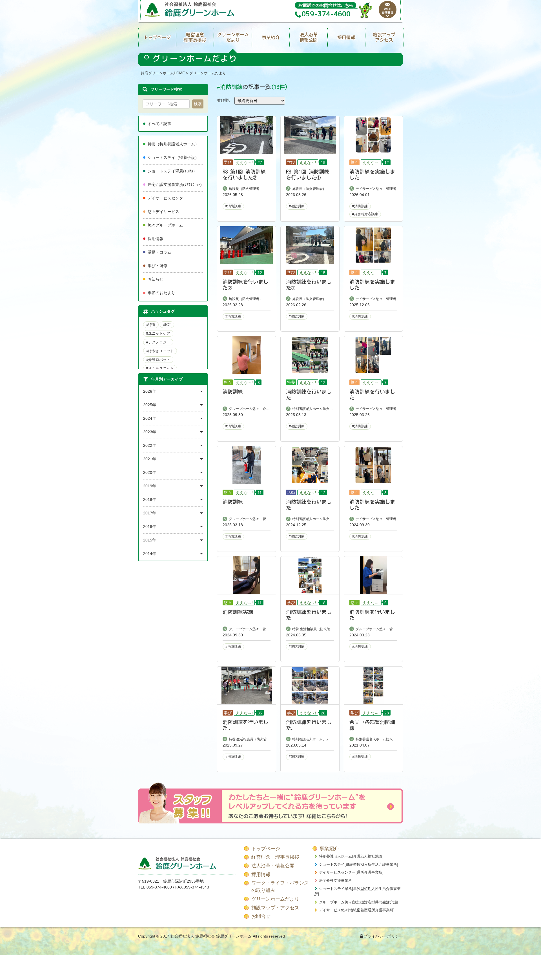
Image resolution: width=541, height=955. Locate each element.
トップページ (157, 37)
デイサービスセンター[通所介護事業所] (351, 872)
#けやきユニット (160, 351)
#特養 (151, 325)
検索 (198, 103)
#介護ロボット (158, 359)
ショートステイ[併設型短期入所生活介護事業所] (358, 864)
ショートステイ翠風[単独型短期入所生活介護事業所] (357, 891)
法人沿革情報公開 (309, 37)
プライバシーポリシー (383, 936)
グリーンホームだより (233, 37)
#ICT (167, 325)
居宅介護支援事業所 (335, 880)
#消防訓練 (233, 206)
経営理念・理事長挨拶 (275, 857)
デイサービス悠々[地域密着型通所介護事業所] (356, 910)
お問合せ (260, 916)
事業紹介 (271, 37)
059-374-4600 (159, 887)
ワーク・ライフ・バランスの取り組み (280, 886)
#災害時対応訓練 (365, 214)
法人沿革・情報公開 (272, 866)
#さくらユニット (160, 368)
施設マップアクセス (384, 37)
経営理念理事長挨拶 (195, 37)
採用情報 (346, 37)
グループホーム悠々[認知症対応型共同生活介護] (358, 902)
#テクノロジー (158, 342)
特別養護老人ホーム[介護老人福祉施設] (351, 856)
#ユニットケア (158, 333)
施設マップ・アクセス (275, 907)
